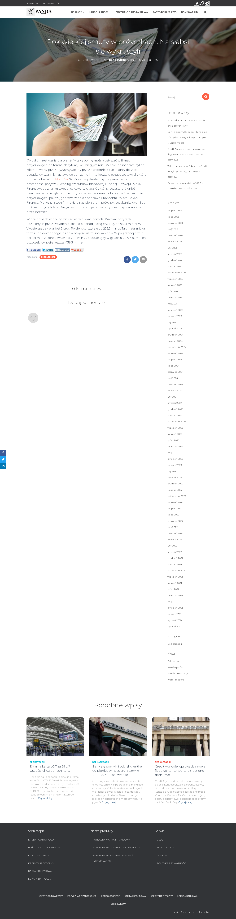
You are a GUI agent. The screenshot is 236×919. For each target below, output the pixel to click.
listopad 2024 (175, 341)
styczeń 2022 (174, 552)
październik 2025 (176, 272)
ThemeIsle (204, 912)
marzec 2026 (174, 241)
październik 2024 (176, 347)
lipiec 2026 (173, 216)
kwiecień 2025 (175, 309)
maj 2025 (172, 303)
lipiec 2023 (173, 440)
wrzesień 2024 (175, 353)
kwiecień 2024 (175, 384)
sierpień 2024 (175, 359)
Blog (59, 3)
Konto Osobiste (38, 855)
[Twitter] (3, 459)
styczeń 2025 (174, 328)
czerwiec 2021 (175, 595)
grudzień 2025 (175, 260)
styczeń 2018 (174, 620)
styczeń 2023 (174, 477)
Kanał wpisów (175, 667)
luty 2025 (172, 322)
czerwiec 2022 (175, 520)
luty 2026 (172, 247)
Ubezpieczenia (48, 3)
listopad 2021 (174, 564)
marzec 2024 (174, 390)
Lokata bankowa (39, 878)
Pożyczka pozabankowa (131, 12)
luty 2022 (172, 545)
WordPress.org (175, 679)
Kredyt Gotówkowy (41, 839)
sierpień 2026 (174, 210)
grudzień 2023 (175, 409)
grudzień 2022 (175, 483)
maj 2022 (172, 527)
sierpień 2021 (174, 583)
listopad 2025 (174, 266)
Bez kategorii (48, 257)
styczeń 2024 (174, 402)
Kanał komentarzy (177, 673)
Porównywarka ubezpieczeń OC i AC (117, 847)
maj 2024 (172, 378)
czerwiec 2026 (175, 222)
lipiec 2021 (173, 589)
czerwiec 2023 (175, 446)
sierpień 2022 (174, 508)
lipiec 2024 (173, 365)
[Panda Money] (39, 12)
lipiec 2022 (173, 514)
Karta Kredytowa (164, 12)
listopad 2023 (174, 415)
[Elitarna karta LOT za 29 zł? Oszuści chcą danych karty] (55, 736)
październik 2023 (176, 421)
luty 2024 (172, 396)
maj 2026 (172, 229)
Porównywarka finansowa (111, 839)
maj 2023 (172, 452)
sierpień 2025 (174, 285)
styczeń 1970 (174, 626)
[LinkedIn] (3, 466)
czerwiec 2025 (175, 297)
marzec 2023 (174, 465)
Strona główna (33, 3)
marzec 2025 (174, 316)
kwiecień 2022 (175, 533)
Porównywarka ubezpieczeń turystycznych (112, 858)
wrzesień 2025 (175, 278)
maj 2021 (172, 601)
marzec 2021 (174, 614)
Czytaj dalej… (45, 798)
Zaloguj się (173, 661)
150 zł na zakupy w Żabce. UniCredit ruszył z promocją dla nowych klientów (187, 171)
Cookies (162, 855)
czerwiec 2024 (175, 371)
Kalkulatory (189, 12)
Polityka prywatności (172, 863)
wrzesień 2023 (175, 427)
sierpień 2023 (174, 433)
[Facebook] (3, 453)
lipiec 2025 (173, 291)
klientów (61, 179)
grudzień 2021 (175, 558)
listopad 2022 (174, 489)
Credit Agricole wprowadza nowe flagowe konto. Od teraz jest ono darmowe (186, 154)
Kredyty (77, 12)
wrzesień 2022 (175, 502)
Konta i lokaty (99, 12)
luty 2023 (172, 471)
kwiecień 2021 (175, 607)
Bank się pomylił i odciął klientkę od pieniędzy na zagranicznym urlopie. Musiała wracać (187, 137)
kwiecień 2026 (175, 235)
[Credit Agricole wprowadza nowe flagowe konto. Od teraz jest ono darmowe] (181, 736)
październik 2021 (176, 570)
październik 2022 (176, 496)
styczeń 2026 (174, 254)
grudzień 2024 (175, 334)
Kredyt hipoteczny (41, 863)
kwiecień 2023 (175, 458)
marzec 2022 (174, 539)
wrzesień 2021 (175, 576)
